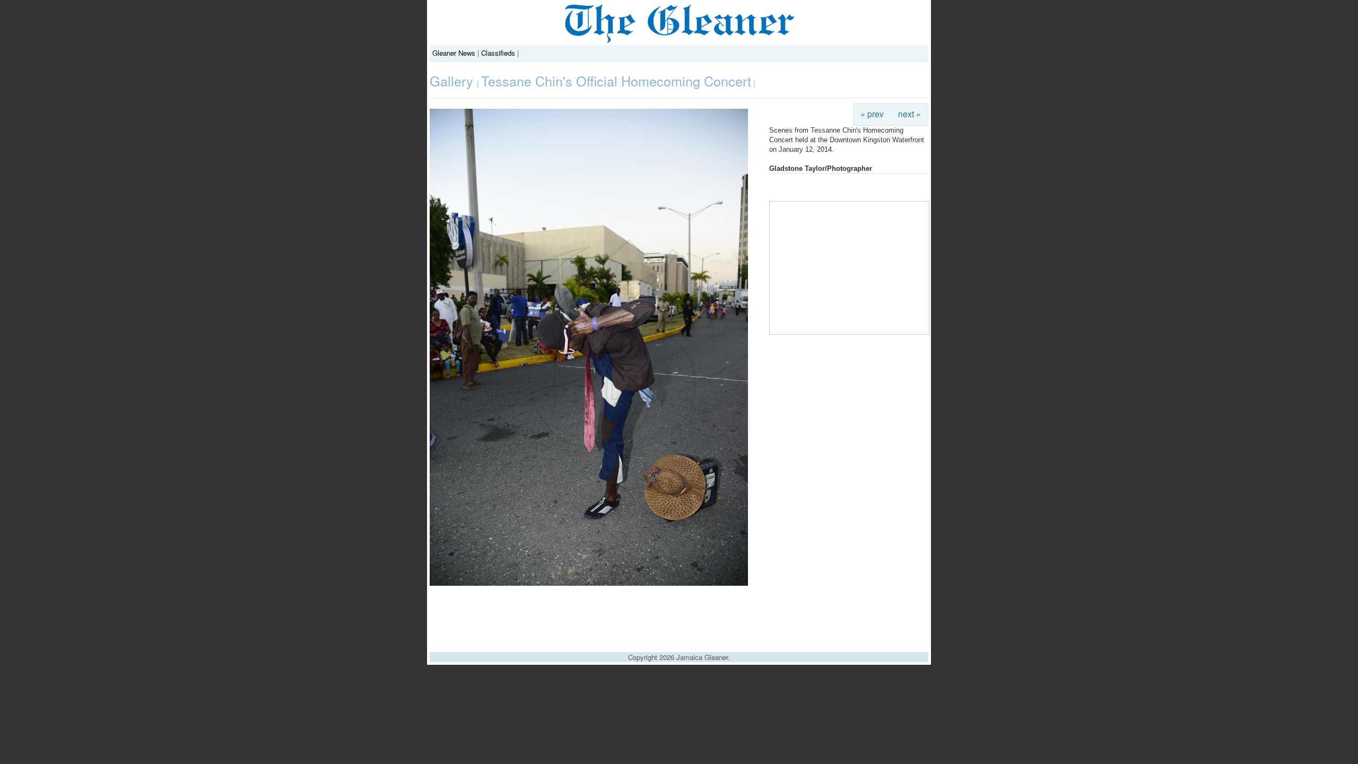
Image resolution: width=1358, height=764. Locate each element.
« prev (872, 113)
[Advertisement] (679, 615)
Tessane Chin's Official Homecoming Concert (616, 80)
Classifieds (498, 53)
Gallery (453, 80)
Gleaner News (453, 53)
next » (909, 113)
